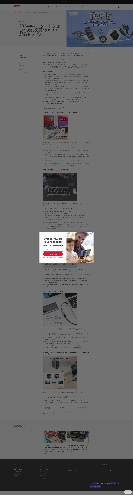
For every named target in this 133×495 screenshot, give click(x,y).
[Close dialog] (92, 233)
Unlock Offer (53, 254)
